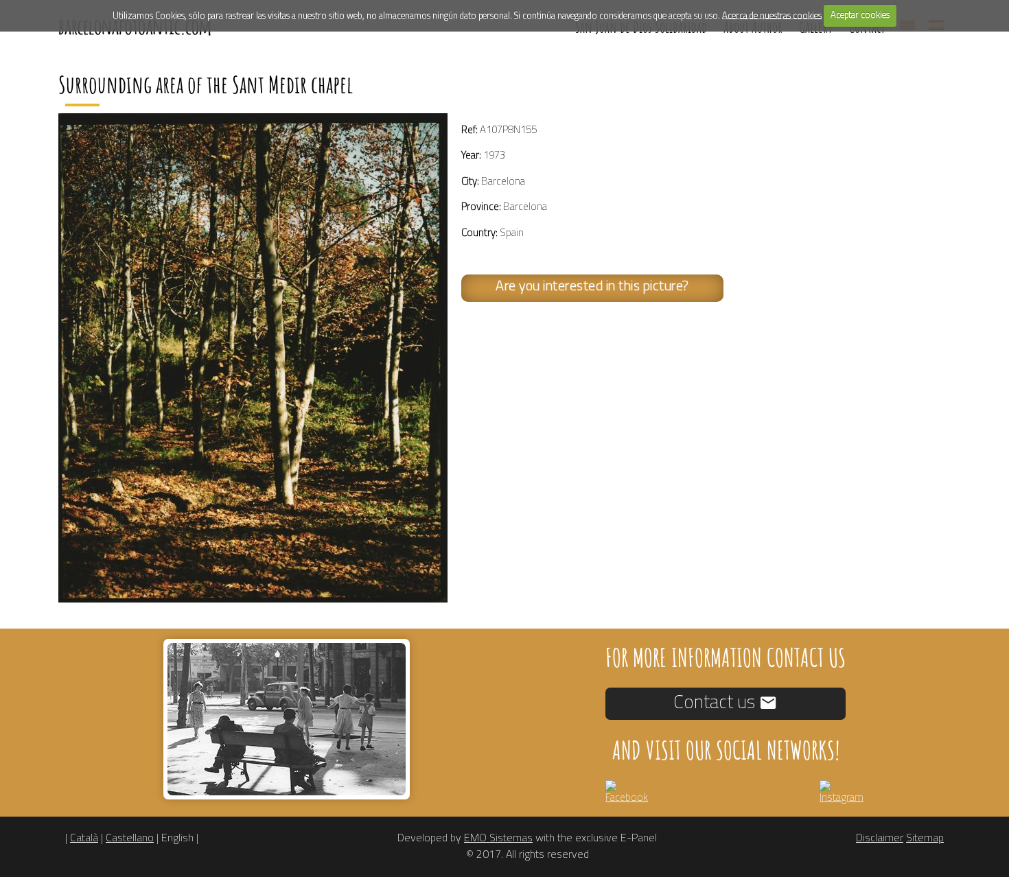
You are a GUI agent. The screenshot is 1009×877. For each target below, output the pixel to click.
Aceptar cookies (860, 15)
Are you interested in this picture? (592, 287)
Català (84, 838)
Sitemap (925, 838)
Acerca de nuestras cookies (772, 15)
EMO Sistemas (498, 838)
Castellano (130, 838)
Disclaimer (879, 838)
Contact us (716, 703)
